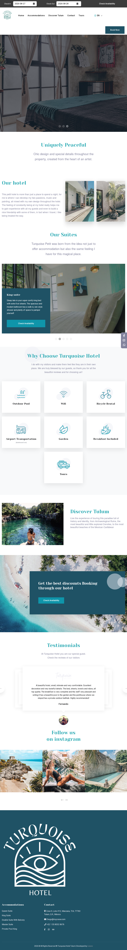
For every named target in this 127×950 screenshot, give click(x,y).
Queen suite (7, 911)
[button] (60, 126)
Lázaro (90, 946)
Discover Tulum (56, 15)
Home (21, 15)
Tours (81, 15)
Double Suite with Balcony (13, 920)
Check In (7, 4)
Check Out (51, 4)
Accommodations (36, 15)
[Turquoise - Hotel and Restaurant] (7, 15)
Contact (71, 15)
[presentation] (62, 800)
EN (98, 15)
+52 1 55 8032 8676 (55, 924)
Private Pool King (9, 929)
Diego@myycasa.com (55, 919)
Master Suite (7, 924)
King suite (6, 915)
